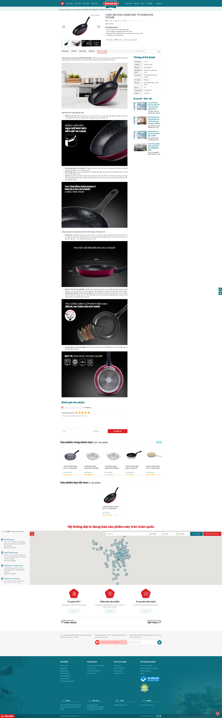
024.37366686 (100, 707)
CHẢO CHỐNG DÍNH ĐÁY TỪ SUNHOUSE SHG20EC (151, 467)
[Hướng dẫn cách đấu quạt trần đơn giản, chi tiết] (140, 135)
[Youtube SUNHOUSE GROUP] (220, 294)
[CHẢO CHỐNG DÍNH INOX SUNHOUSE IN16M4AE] (131, 455)
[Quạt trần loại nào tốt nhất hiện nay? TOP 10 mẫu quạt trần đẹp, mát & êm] (140, 120)
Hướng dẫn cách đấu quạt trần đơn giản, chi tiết (154, 133)
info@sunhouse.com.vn (120, 705)
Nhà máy (136, 3)
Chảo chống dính (77, 9)
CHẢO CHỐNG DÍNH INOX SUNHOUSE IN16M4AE (130, 467)
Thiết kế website (86, 716)
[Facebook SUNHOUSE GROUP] (220, 290)
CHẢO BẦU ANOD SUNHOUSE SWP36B (89, 467)
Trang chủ (62, 3)
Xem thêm (73, 611)
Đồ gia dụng (69, 9)
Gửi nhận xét (118, 431)
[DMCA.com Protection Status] (144, 692)
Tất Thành (96, 716)
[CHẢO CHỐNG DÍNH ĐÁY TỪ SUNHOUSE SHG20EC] (152, 455)
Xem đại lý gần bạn (213, 534)
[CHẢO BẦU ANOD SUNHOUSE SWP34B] (111, 455)
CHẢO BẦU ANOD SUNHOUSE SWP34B (110, 467)
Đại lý (143, 3)
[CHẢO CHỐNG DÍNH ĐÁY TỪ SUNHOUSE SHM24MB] (70, 455)
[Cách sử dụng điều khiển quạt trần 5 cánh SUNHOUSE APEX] (140, 147)
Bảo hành (94, 3)
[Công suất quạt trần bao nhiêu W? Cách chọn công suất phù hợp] (140, 106)
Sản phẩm (78, 3)
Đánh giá (91, 51)
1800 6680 (99, 709)
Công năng (82, 51)
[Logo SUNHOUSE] (111, 8)
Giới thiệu (69, 3)
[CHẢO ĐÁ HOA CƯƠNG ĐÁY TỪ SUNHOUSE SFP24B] (111, 496)
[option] (81, 27)
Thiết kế (73, 51)
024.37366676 (91, 707)
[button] (63, 26)
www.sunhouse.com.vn (147, 705)
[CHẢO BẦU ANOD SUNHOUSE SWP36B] (90, 455)
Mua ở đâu (119, 39)
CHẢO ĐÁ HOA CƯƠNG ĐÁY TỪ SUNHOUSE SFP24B (97, 9)
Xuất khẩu (86, 3)
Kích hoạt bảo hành (131, 39)
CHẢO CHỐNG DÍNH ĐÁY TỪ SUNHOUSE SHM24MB (68, 467)
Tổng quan (65, 51)
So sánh (110, 39)
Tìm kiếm (197, 534)
